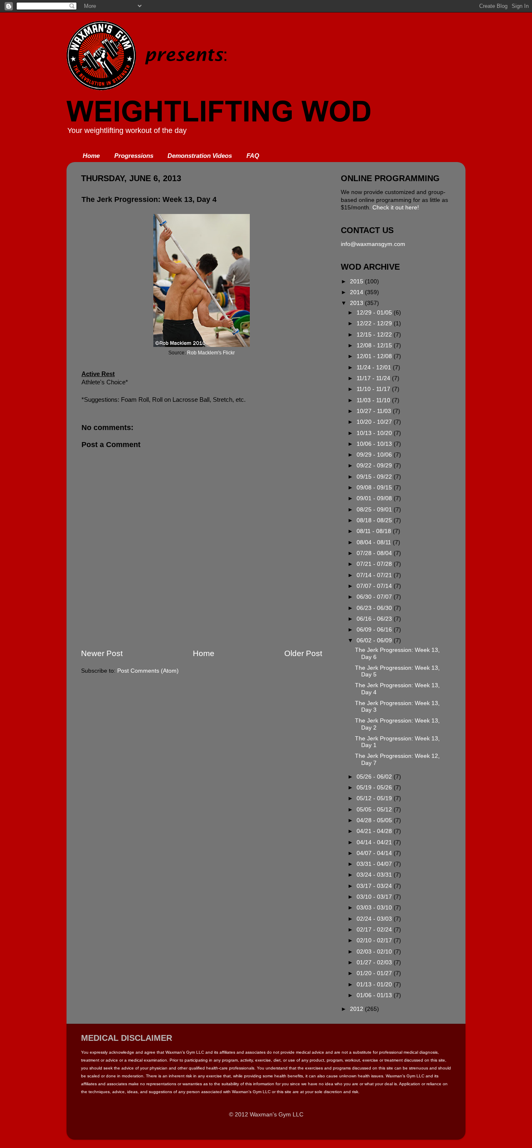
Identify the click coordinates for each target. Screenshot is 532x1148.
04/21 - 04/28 (375, 831)
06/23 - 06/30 (375, 608)
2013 (357, 303)
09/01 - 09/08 (375, 498)
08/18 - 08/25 (375, 520)
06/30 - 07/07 (375, 597)
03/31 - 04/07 (375, 864)
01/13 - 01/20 (375, 984)
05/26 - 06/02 (375, 777)
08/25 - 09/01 (375, 509)
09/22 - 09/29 (375, 465)
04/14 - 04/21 (375, 842)
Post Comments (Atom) (148, 671)
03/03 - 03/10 (375, 908)
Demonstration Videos (199, 155)
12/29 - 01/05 (375, 313)
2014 (357, 292)
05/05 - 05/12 (375, 809)
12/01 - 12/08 (375, 356)
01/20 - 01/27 (375, 973)
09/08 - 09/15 (375, 487)
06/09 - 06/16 (375, 630)
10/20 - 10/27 (375, 422)
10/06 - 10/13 (375, 444)
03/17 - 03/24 (375, 886)
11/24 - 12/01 (375, 367)
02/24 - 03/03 (375, 919)
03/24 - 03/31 (375, 875)
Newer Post (102, 653)
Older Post (303, 653)
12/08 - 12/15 (375, 345)
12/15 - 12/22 (375, 335)
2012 (357, 1009)
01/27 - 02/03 (375, 962)
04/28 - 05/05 (375, 820)
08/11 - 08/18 (375, 531)
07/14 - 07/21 (375, 575)
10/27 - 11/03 (375, 411)
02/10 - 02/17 (375, 940)
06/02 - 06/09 (375, 640)
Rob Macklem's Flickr (211, 353)
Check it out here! (395, 207)
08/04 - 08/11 (375, 542)
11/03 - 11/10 (374, 400)
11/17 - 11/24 (374, 378)
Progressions (133, 155)
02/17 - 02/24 (375, 930)
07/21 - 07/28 (375, 564)
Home (91, 155)
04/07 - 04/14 (375, 853)
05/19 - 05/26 (375, 787)
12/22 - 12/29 (375, 323)
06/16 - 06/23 (375, 619)
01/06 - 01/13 (375, 995)
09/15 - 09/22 (375, 477)
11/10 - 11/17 (374, 389)
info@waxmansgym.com (373, 244)
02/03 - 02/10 (375, 952)
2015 (357, 281)
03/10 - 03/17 (375, 897)
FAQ (252, 155)
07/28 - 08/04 (375, 553)
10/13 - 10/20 (375, 433)
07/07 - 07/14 (375, 586)
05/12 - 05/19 (375, 798)
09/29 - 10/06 (375, 455)
